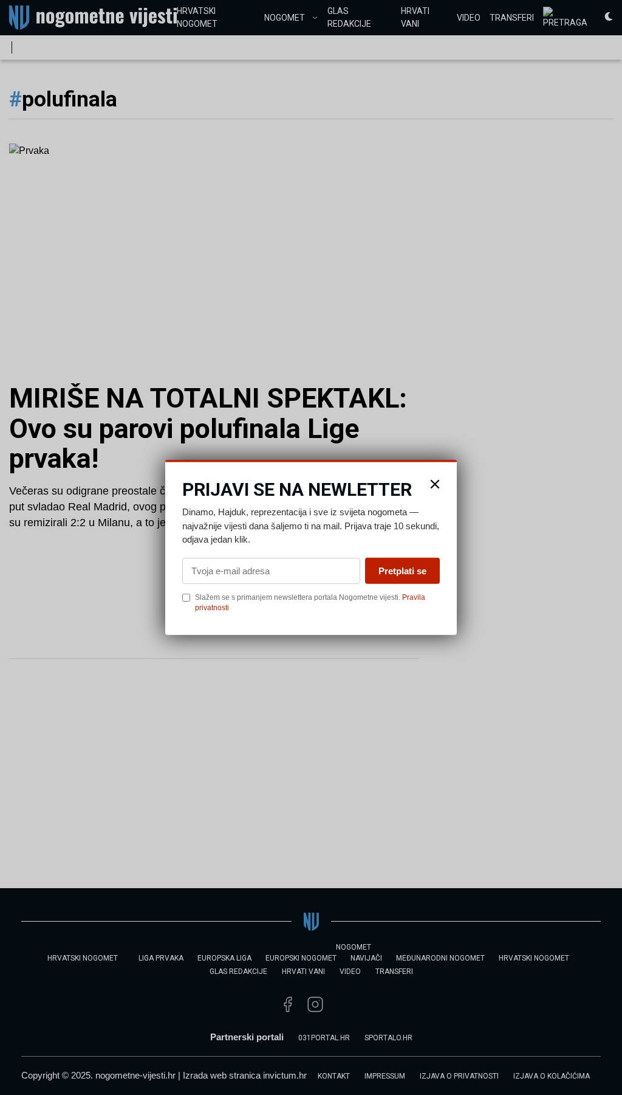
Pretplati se (402, 570)
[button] (435, 484)
